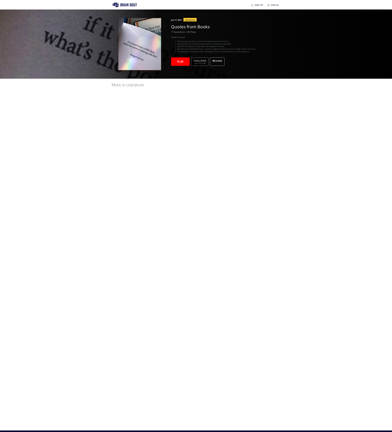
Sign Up (258, 5)
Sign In (274, 5)
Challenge (200, 61)
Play (180, 61)
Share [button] (218, 61)
